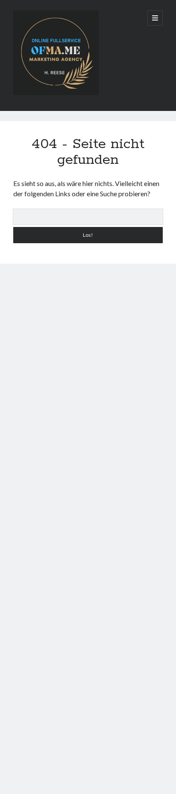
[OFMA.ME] (56, 93)
